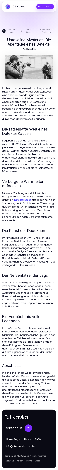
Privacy (20, 460)
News (27, 439)
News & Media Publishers (46, 30)
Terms (29, 460)
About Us (10, 460)
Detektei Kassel (23, 199)
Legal (37, 460)
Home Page (13, 439)
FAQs (38, 439)
